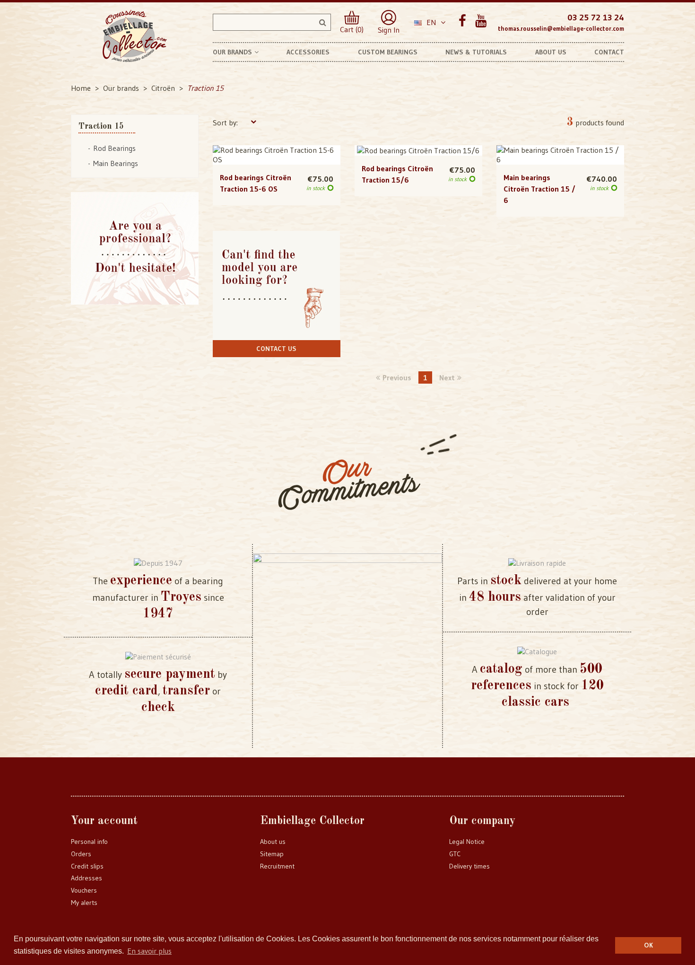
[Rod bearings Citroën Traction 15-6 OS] (276, 155)
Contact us (276, 348)
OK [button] (648, 945)
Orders (81, 854)
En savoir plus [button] (149, 951)
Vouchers (84, 890)
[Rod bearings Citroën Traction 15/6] (418, 150)
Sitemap (272, 854)
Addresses (86, 878)
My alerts (84, 902)
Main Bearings (115, 163)
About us (273, 841)
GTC (454, 854)
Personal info (89, 841)
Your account (104, 821)
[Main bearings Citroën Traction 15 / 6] (560, 155)
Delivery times (469, 866)
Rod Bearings (114, 148)
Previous (396, 377)
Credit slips (87, 866)
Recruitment (277, 866)
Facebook (462, 21)
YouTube (480, 21)
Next (447, 377)
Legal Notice (467, 841)
